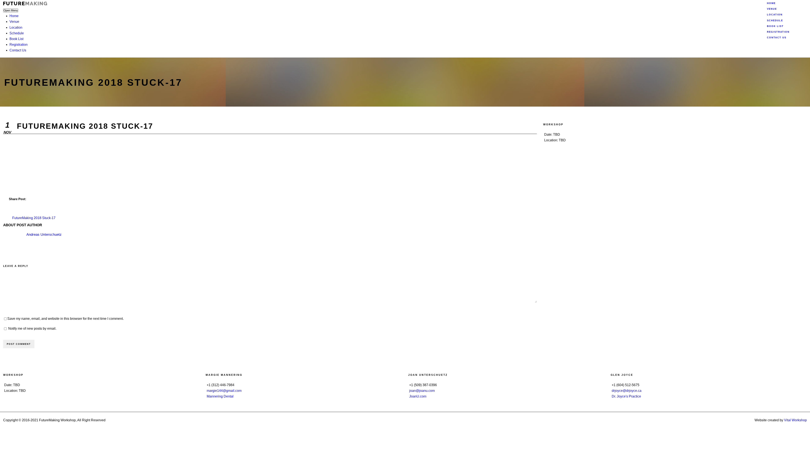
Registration (18, 44)
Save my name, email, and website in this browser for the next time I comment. (65, 318)
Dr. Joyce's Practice (626, 396)
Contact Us (17, 50)
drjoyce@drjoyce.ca (626, 390)
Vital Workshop (795, 420)
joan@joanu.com (422, 390)
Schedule (16, 33)
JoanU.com (417, 396)
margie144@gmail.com (224, 390)
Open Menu (11, 10)
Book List (16, 39)
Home (14, 16)
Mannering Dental (220, 396)
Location (15, 27)
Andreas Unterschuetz (44, 235)
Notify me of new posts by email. (32, 328)
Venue (14, 21)
